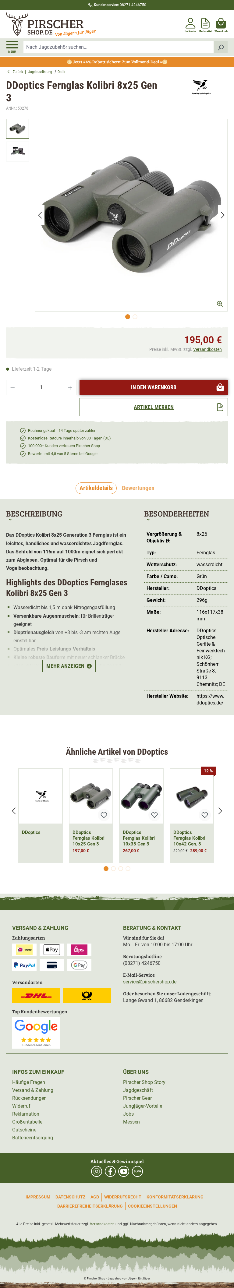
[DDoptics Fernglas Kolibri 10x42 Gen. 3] (192, 796)
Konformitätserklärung (175, 1196)
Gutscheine (24, 1130)
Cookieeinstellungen (152, 1206)
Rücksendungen (29, 1098)
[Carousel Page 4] (128, 868)
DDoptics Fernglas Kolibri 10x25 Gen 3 (89, 838)
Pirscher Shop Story (144, 1082)
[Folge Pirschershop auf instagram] (96, 1171)
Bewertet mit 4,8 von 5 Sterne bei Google (63, 453)
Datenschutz (70, 1196)
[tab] (96, 488)
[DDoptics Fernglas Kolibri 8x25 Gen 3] (131, 215)
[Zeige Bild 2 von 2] (135, 316)
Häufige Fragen (28, 1082)
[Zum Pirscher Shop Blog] (137, 1171)
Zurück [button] (19, 72)
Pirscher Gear (137, 1098)
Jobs (128, 1114)
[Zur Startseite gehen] (61, 24)
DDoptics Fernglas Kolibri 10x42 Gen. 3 (189, 838)
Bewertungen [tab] (138, 488)
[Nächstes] (222, 215)
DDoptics (31, 832)
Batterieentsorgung (32, 1138)
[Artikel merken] (104, 815)
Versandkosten (207, 349)
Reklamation (25, 1114)
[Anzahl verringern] (12, 387)
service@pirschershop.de (149, 982)
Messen (131, 1122)
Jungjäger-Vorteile (142, 1106)
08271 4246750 (120, 5)
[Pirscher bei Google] (36, 1033)
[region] (117, 220)
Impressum (38, 1196)
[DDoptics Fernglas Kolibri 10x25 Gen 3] (91, 796)
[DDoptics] (199, 95)
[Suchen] (221, 47)
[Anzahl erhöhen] (70, 387)
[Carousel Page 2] (113, 868)
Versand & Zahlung (32, 1090)
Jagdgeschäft (138, 1090)
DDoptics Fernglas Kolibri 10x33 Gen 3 (139, 838)
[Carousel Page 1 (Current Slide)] (106, 868)
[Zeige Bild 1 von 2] (127, 316)
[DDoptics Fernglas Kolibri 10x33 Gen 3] (141, 796)
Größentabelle (27, 1122)
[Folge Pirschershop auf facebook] (110, 1171)
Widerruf (21, 1106)
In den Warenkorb (153, 387)
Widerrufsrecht (122, 1196)
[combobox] (118, 47)
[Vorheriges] (39, 215)
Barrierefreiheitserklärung (90, 1206)
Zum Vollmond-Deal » (142, 62)
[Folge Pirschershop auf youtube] (123, 1171)
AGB (94, 1196)
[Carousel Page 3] (120, 868)
